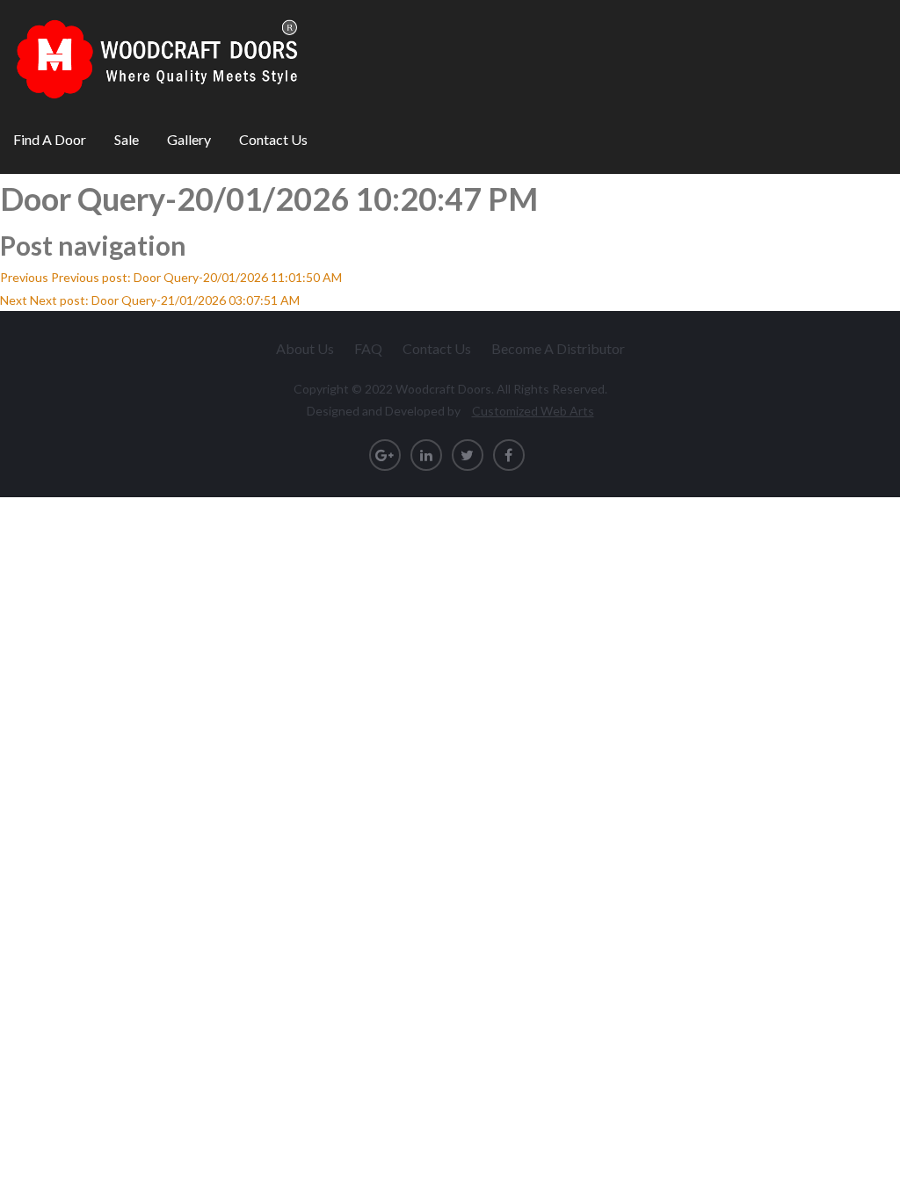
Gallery (189, 139)
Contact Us (273, 139)
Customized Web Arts (533, 410)
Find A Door (49, 139)
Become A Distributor (558, 348)
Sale (126, 139)
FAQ (368, 348)
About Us (305, 348)
